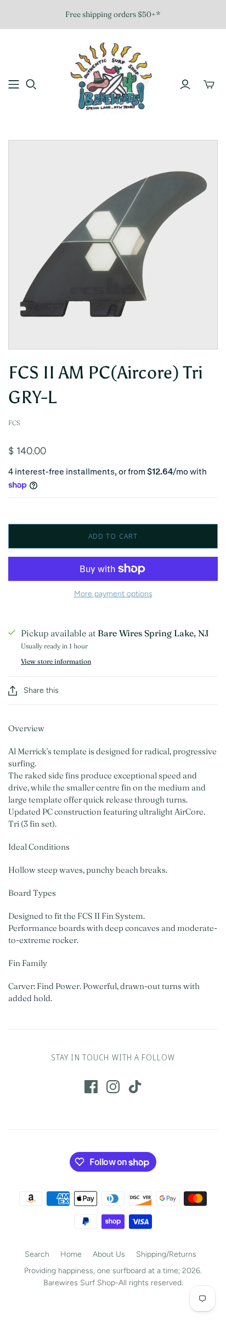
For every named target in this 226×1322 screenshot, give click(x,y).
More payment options (113, 593)
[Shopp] (13, 84)
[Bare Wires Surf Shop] (113, 76)
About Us (109, 1254)
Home (71, 1254)
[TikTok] (135, 1086)
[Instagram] (113, 1086)
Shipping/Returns (166, 1254)
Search (37, 1254)
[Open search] (31, 84)
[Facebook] (91, 1086)
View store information (56, 661)
